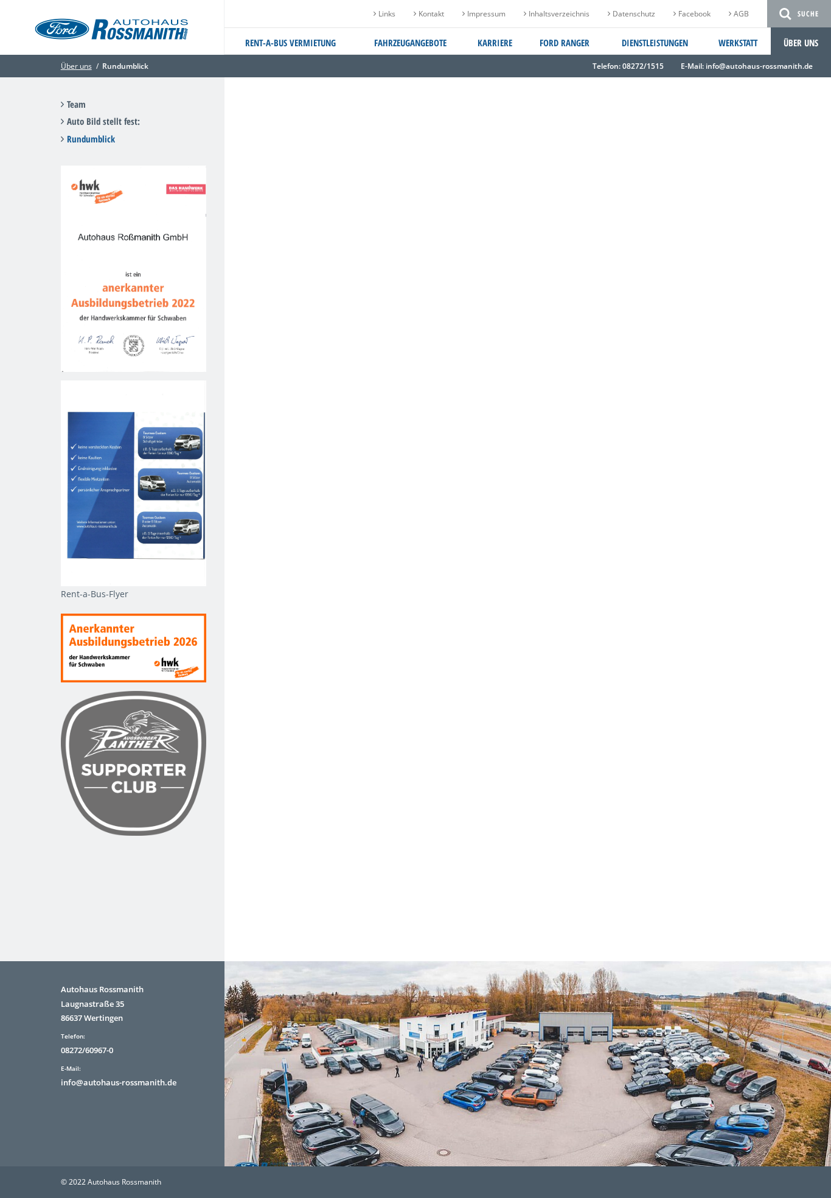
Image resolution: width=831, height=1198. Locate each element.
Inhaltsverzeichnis (559, 14)
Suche (808, 14)
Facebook (694, 14)
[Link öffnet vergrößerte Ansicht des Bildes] (133, 364)
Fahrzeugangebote (410, 43)
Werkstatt (737, 43)
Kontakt (431, 14)
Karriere (495, 43)
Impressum (486, 14)
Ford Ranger (564, 43)
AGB (741, 14)
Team (76, 104)
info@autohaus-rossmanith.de (759, 66)
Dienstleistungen (655, 43)
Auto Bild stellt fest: (103, 121)
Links (386, 14)
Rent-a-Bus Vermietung (290, 43)
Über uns (801, 43)
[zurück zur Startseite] (112, 34)
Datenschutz (634, 14)
